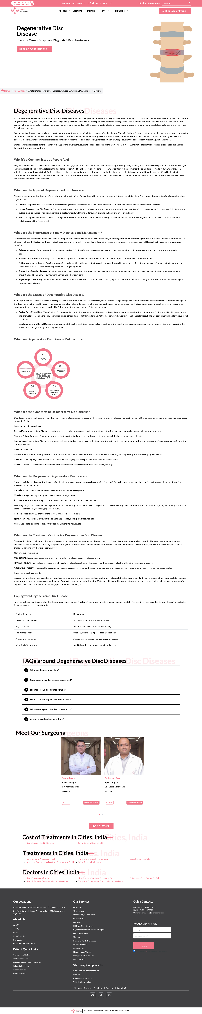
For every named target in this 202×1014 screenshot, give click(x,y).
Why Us (16, 925)
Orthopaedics (78, 918)
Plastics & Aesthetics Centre (84, 941)
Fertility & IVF (79, 959)
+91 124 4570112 (79, 3)
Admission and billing (21, 955)
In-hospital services (21, 966)
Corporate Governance (82, 978)
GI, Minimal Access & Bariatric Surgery (88, 929)
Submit (144, 946)
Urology (76, 937)
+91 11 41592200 (104, 3)
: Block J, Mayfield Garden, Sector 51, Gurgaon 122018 (39, 907)
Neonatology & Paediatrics (84, 914)
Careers (109, 988)
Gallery (16, 928)
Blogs (15, 932)
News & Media (19, 936)
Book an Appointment (149, 3)
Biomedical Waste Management (86, 971)
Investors (77, 974)
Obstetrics (77, 907)
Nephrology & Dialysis (82, 952)
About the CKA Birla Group (24, 943)
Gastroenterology (80, 933)
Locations (77, 10)
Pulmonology (78, 948)
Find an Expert (100, 825)
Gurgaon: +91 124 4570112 (144, 907)
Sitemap (77, 988)
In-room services (20, 970)
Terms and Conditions (93, 988)
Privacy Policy (121, 988)
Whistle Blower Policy (82, 982)
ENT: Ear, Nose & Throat (83, 926)
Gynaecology (78, 911)
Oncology (77, 922)
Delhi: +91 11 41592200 (143, 910)
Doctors (91, 10)
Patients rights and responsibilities (27, 962)
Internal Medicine (80, 944)
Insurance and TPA (20, 958)
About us (63, 10)
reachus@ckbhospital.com (153, 913)
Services (105, 10)
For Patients (119, 10)
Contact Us (17, 940)
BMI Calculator (19, 973)
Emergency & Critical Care (83, 956)
